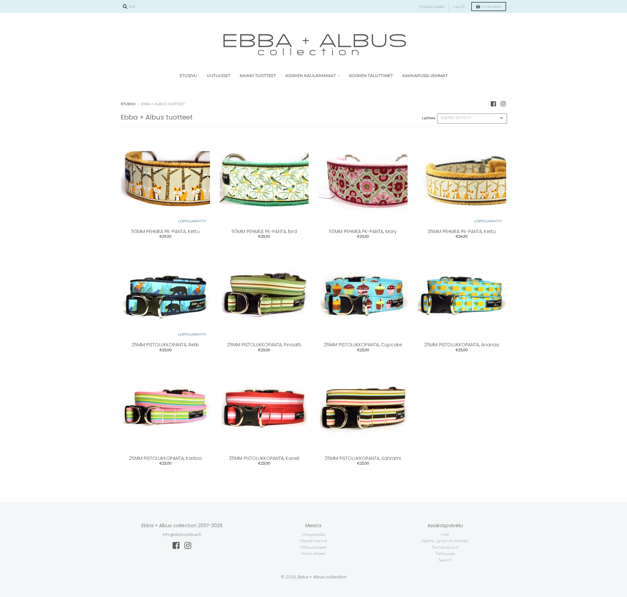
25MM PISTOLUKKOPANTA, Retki (165, 344)
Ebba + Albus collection (321, 577)
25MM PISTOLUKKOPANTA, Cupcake (363, 344)
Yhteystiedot (313, 534)
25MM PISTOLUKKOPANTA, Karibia (165, 458)
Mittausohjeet (313, 547)
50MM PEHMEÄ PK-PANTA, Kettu (165, 231)
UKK (445, 534)
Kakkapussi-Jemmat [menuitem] (425, 75)
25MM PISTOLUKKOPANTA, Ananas (461, 344)
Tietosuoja (445, 553)
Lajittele (428, 118)
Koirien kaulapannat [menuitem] (310, 75)
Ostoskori (492, 7)
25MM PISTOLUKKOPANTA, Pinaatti (264, 344)
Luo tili (459, 7)
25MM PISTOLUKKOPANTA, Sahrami (363, 458)
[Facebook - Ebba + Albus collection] (493, 104)
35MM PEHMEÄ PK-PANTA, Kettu (462, 231)
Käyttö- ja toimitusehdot (445, 540)
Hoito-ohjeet (313, 553)
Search (445, 560)
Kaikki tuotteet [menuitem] (258, 75)
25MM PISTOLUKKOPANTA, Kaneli (264, 458)
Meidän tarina (313, 540)
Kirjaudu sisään (432, 7)
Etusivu (128, 104)
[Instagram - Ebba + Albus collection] (503, 104)
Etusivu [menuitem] (188, 75)
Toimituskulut (445, 547)
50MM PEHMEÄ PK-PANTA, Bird (264, 231)
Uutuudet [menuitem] (218, 75)
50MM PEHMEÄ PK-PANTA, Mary (363, 231)
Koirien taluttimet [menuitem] (371, 75)
